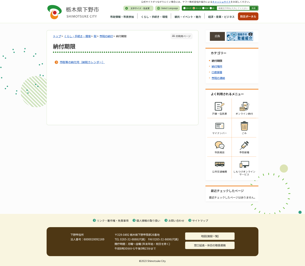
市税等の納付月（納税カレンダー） (82, 62)
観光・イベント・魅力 (188, 17)
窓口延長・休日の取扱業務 (210, 245)
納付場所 (217, 66)
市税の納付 (106, 36)
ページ (198, 8)
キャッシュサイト (221, 1)
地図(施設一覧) (210, 236)
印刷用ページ (183, 36)
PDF (207, 8)
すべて (189, 8)
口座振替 (217, 72)
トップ (57, 36)
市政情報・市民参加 (122, 17)
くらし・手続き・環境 (154, 17)
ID (213, 8)
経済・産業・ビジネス (221, 17)
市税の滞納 (218, 78)
